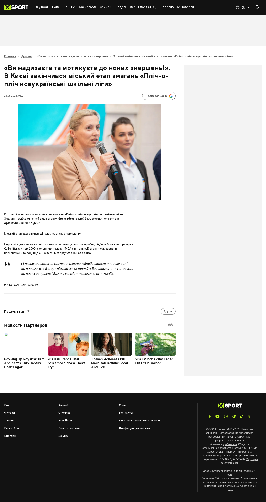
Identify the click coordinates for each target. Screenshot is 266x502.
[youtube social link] (217, 416)
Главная (10, 56)
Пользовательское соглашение (140, 420)
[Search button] (258, 7)
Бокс (7, 405)
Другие (26, 56)
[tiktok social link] (241, 416)
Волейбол (65, 420)
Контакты (126, 413)
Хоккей (63, 405)
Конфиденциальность (134, 428)
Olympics (64, 413)
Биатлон (10, 436)
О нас (122, 405)
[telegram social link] (234, 416)
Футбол (9, 413)
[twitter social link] (249, 416)
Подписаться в (156, 96)
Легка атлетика (69, 428)
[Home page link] (18, 7)
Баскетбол (11, 428)
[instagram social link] (226, 416)
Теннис (9, 420)
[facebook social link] (210, 416)
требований (230, 444)
